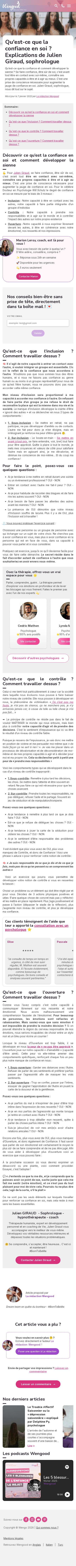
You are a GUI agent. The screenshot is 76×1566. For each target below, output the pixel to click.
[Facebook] (26, 1519)
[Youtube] (38, 1519)
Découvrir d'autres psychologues (36, 658)
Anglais (37, 1544)
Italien (49, 1544)
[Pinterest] (44, 1519)
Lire (30, 1445)
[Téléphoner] (62, 5)
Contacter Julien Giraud (36, 1260)
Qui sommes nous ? (47, 1527)
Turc (60, 1544)
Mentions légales (13, 1538)
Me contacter (28, 641)
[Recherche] (56, 5)
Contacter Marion (28, 276)
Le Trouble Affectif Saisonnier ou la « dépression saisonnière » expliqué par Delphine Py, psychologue (43, 1416)
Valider (38, 333)
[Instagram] (32, 1519)
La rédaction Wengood (47, 96)
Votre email (14, 316)
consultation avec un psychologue (36, 927)
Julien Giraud (21, 172)
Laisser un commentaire (36, 1384)
